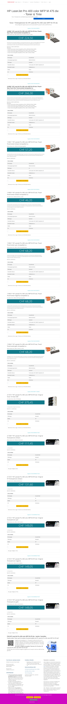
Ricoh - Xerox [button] (43, 2)
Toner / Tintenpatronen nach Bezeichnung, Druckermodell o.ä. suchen (25, 16)
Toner (44, 666)
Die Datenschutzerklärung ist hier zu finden (32, 669)
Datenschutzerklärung (33, 699)
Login (50, 2)
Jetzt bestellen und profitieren (22, 74)
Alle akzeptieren (29, 697)
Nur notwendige (37, 697)
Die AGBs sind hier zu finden (30, 671)
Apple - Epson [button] (17, 2)
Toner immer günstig (28, 672)
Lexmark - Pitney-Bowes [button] (34, 2)
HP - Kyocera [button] (25, 2)
